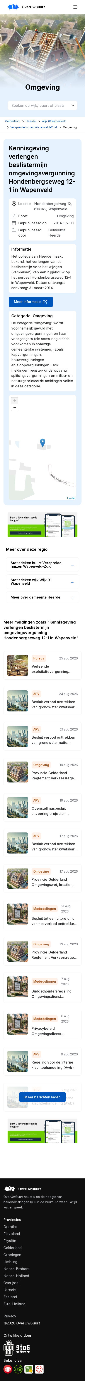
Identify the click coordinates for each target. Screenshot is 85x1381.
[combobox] (42, 105)
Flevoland (11, 1233)
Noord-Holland (16, 1276)
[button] (42, 442)
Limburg (10, 1262)
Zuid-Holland (14, 1304)
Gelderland (12, 1248)
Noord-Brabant (16, 1269)
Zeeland (10, 1297)
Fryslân (9, 1240)
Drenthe (10, 1226)
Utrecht (9, 1290)
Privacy (9, 1316)
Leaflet (71, 498)
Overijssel (11, 1283)
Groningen (12, 1255)
